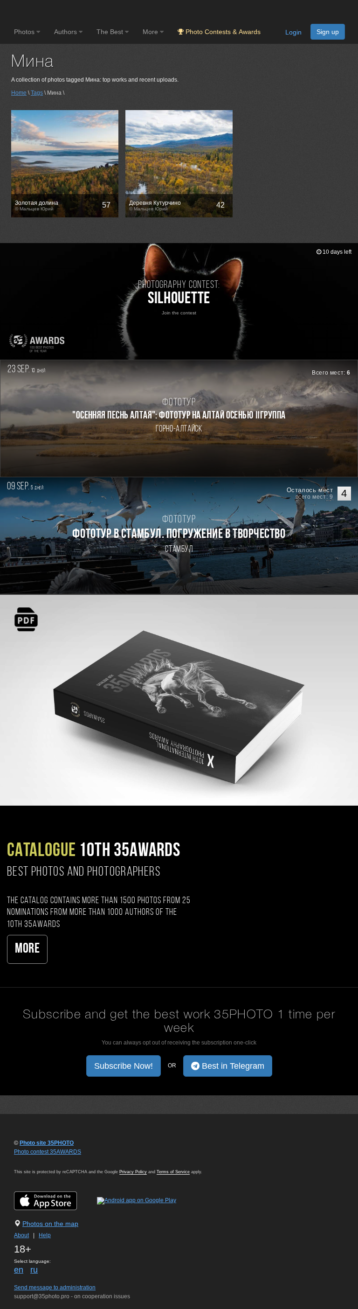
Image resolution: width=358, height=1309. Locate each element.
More (27, 949)
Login (293, 32)
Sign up (328, 31)
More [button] (151, 31)
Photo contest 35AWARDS (47, 1152)
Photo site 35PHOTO (47, 1143)
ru (34, 1269)
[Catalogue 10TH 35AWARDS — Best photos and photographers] (179, 699)
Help (45, 1235)
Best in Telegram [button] (232, 1066)
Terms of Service (173, 1172)
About (21, 1235)
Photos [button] (25, 31)
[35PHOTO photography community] (51, 12)
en (18, 1269)
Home (19, 93)
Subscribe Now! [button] (123, 1066)
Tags (37, 93)
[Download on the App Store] (55, 1200)
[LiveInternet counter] (34, 1160)
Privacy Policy (133, 1172)
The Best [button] (110, 31)
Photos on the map (50, 1223)
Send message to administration (55, 1287)
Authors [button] (66, 31)
